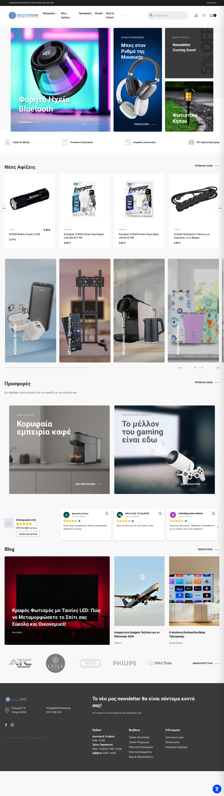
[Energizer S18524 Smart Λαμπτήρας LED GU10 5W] (139, 199)
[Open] (204, 15)
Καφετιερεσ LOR (25, 415)
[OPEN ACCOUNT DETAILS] (196, 15)
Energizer (68, 229)
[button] (60, 527)
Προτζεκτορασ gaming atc (136, 415)
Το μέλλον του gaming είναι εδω (142, 431)
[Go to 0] (46, 368)
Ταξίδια (118, 643)
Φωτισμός (17, 632)
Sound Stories (175, 643)
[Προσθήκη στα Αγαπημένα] (49, 179)
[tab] (79, 124)
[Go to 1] (129, 368)
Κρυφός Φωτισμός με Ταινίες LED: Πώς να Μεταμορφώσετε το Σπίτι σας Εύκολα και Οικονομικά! (56, 617)
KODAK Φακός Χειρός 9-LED (24, 234)
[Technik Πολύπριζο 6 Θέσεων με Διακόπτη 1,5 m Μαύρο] (194, 199)
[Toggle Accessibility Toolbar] (217, 789)
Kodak (11, 229)
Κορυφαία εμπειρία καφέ (44, 427)
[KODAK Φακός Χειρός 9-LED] (30, 199)
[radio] (44, 230)
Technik (177, 229)
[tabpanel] (60, 80)
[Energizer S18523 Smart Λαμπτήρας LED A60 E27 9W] (84, 199)
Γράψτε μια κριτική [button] (28, 533)
